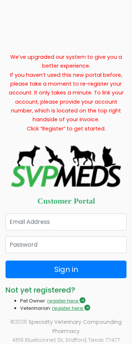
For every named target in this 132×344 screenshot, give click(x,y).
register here (63, 300)
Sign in (66, 269)
